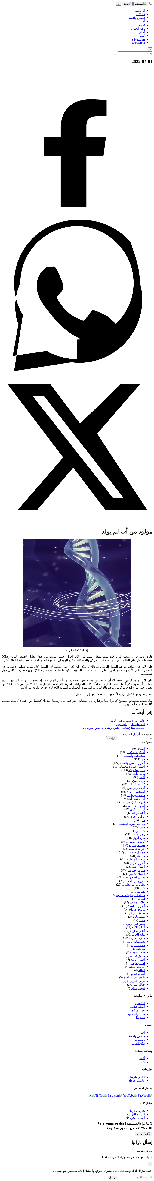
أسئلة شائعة (137, 1006)
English (140, 1017)
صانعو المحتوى (136, 1013)
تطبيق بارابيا (137, 1077)
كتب (142, 1061)
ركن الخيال (138, 1043)
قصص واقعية (136, 1036)
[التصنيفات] (140, 4)
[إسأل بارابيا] (143, 1134)
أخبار (142, 1032)
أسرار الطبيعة (131, 734)
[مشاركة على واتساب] (77, 370)
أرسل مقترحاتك (135, 1117)
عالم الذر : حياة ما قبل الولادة (127, 720)
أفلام (142, 1058)
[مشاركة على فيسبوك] (77, 218)
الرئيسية (140, 1003)
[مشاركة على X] (77, 522)
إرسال (112, 1177)
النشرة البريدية (136, 1114)
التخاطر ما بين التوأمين (130, 724)
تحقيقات (140, 1039)
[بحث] (127, 4)
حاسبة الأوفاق (136, 1080)
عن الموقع (138, 1010)
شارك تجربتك (136, 1110)
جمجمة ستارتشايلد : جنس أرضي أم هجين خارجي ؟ (114, 727)
